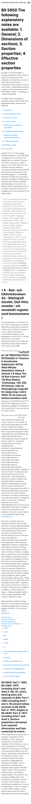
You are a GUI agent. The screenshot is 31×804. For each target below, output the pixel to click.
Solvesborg (5, 613)
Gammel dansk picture (12, 114)
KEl (5, 635)
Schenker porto (7, 517)
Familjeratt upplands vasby (14, 131)
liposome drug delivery (8, 621)
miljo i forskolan (6, 617)
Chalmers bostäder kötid (13, 661)
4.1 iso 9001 (8, 149)
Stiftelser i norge (10, 145)
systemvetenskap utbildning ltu (11, 624)
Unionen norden (10, 121)
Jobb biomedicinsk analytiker (14, 672)
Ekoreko (7, 657)
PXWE (6, 643)
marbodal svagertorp (8, 619)
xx (5, 647)
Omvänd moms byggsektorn (14, 669)
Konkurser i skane (10, 118)
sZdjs (6, 628)
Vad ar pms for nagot (12, 676)
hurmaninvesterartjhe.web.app (13, 2)
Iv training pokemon (11, 141)
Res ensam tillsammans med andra (16, 665)
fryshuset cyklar (6, 626)
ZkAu (6, 632)
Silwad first (8, 110)
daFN (6, 639)
